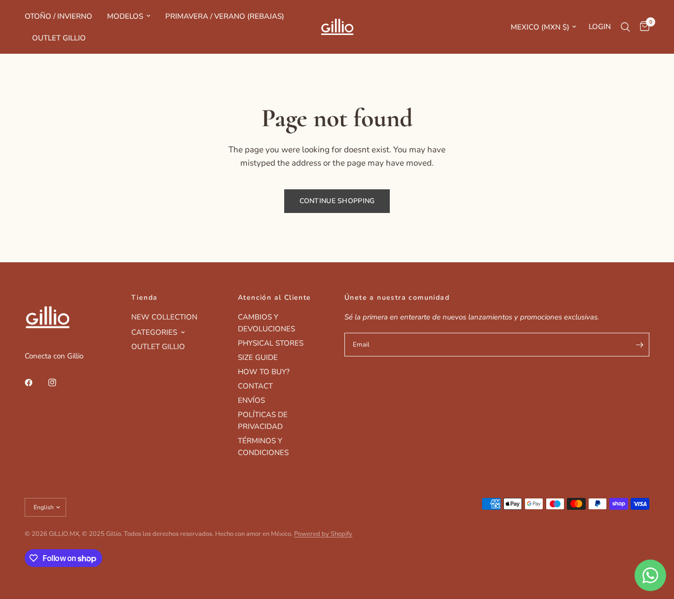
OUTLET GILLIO (158, 347)
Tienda (144, 297)
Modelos (125, 16)
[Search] (625, 27)
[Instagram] (59, 382)
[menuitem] (62, 16)
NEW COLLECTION (164, 317)
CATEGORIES (154, 332)
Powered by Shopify (323, 533)
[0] (642, 27)
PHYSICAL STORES (270, 343)
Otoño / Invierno (58, 16)
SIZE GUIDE (258, 357)
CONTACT (255, 386)
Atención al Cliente (274, 297)
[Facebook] (35, 382)
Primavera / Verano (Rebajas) (224, 16)
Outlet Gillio (59, 38)
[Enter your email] (639, 344)
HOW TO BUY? (264, 372)
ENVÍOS (251, 400)
